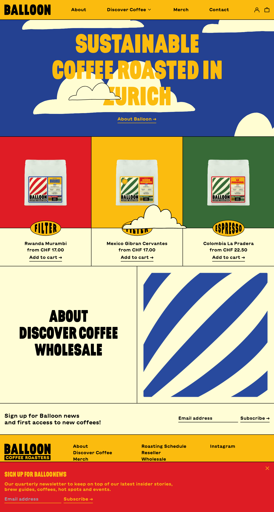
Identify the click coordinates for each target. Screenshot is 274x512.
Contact (219, 9)
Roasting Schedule (163, 446)
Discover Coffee (92, 452)
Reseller (151, 452)
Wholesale (153, 459)
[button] (267, 10)
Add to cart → (45, 257)
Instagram (222, 446)
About (78, 9)
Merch (181, 9)
